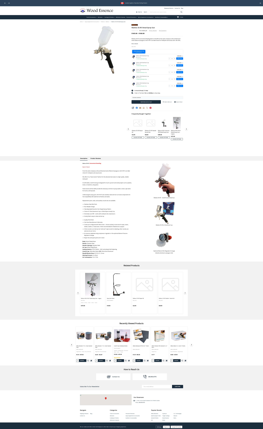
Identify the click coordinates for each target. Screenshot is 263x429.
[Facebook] (137, 108)
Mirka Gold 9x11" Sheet (157, 346)
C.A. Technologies (177, 413)
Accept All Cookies (176, 427)
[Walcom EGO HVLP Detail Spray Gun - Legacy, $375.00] (91, 284)
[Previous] (5, 3)
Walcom (175, 415)
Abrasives (100, 17)
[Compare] (91, 360)
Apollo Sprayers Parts (156, 415)
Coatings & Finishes (109, 17)
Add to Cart (179, 58)
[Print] (144, 108)
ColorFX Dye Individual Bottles (83, 346)
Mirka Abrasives (98, 349)
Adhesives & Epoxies (120, 17)
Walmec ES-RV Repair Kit (137, 131)
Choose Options (137, 137)
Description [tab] (83, 158)
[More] (96, 17)
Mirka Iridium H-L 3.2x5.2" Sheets (140, 346)
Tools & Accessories (91, 17)
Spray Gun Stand (109, 298)
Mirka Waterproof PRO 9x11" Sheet (103, 346)
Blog (182, 8)
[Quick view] (81, 311)
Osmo (163, 420)
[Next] (8, 3)
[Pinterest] (150, 108)
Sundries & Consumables (161, 17)
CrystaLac (164, 413)
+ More (84, 352)
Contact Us (177, 8)
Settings (159, 427)
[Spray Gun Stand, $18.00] (117, 284)
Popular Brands (156, 410)
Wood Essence (79, 348)
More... (175, 418)
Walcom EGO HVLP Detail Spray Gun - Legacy (175, 132)
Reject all (166, 427)
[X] (147, 108)
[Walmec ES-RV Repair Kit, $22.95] (143, 284)
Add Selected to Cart (146, 102)
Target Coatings (165, 415)
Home (81, 21)
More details (135, 43)
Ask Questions (162, 30)
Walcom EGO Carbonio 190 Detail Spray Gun (163, 131)
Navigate (83, 410)
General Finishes (154, 418)
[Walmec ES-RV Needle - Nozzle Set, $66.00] (169, 284)
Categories (113, 410)
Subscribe (177, 386)
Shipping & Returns (168, 8)
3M (152, 420)
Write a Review (153, 30)
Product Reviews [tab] (95, 158)
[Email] (140, 108)
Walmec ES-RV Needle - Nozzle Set (151, 131)
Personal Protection (131, 17)
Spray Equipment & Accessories (145, 17)
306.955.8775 (142, 402)
